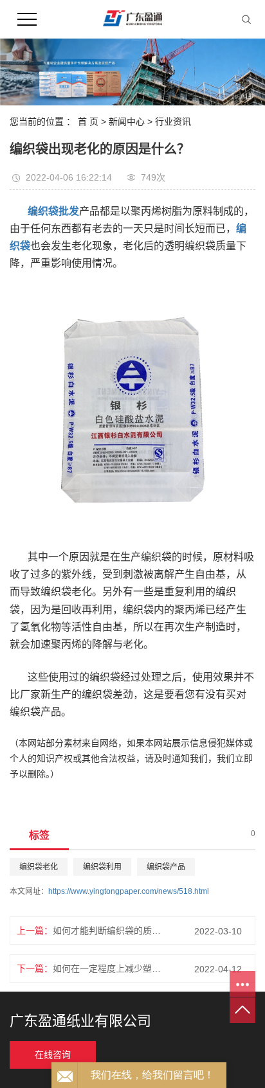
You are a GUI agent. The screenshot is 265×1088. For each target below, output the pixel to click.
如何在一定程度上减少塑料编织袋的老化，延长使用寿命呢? (111, 968)
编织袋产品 (166, 866)
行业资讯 (173, 121)
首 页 (88, 121)
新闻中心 (127, 121)
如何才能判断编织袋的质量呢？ (111, 930)
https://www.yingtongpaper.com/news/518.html (128, 891)
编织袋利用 (102, 866)
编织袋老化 (38, 866)
